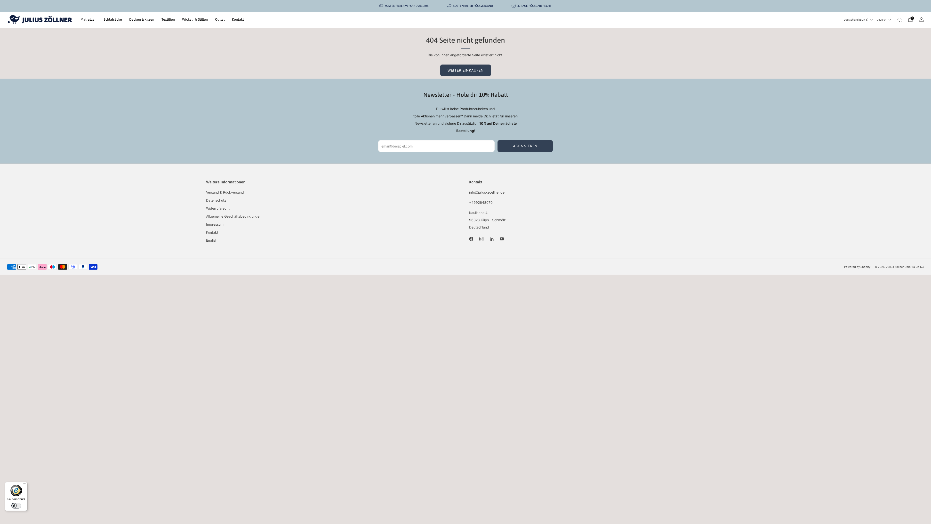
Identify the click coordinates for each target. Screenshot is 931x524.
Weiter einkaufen (466, 70)
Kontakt (238, 19)
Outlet (220, 19)
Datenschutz (216, 200)
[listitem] (404, 6)
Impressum (215, 224)
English (211, 240)
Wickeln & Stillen (195, 19)
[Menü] (24, 485)
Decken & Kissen (141, 19)
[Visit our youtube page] (502, 239)
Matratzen (88, 19)
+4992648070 (481, 202)
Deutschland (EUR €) (856, 19)
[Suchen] (899, 19)
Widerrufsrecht (218, 208)
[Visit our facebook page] (471, 239)
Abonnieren (525, 146)
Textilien (168, 19)
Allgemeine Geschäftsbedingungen (233, 216)
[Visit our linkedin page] (491, 239)
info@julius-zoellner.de (487, 192)
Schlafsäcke (113, 19)
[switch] (16, 505)
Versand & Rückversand (225, 192)
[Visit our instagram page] (481, 239)
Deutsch (881, 19)
